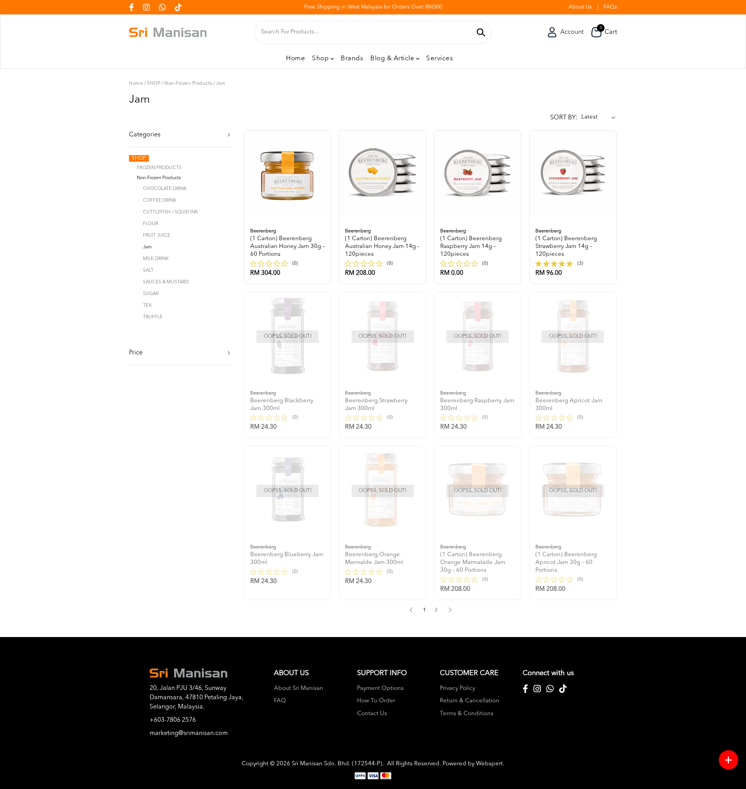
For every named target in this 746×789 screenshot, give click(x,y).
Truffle (152, 317)
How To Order (376, 701)
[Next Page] (450, 610)
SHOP (153, 83)
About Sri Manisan (298, 688)
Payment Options (380, 688)
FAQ (280, 701)
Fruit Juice (156, 235)
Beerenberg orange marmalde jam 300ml (374, 555)
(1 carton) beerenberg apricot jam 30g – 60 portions (566, 559)
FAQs (610, 7)
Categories (144, 135)
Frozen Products (159, 168)
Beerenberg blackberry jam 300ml (281, 401)
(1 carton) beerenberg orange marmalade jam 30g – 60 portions (472, 559)
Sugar (151, 294)
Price (136, 353)
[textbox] (366, 32)
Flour (150, 224)
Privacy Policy (457, 688)
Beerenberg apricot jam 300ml (568, 401)
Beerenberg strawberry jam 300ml (376, 401)
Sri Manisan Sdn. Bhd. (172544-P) (337, 764)
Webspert (489, 764)
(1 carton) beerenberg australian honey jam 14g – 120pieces (382, 243)
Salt (148, 270)
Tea (147, 305)
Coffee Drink (159, 200)
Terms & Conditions (466, 714)
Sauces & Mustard (166, 282)
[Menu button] (728, 760)
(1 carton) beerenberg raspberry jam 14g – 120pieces (471, 243)
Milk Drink (156, 259)
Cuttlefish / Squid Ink (170, 212)
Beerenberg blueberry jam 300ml (286, 555)
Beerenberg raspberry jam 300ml (477, 401)
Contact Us (372, 714)
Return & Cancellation (469, 701)
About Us (580, 7)
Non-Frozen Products (188, 83)
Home (136, 83)
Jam (221, 83)
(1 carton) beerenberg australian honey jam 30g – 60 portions (287, 243)
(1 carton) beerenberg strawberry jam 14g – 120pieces (566, 243)
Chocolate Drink (165, 189)
